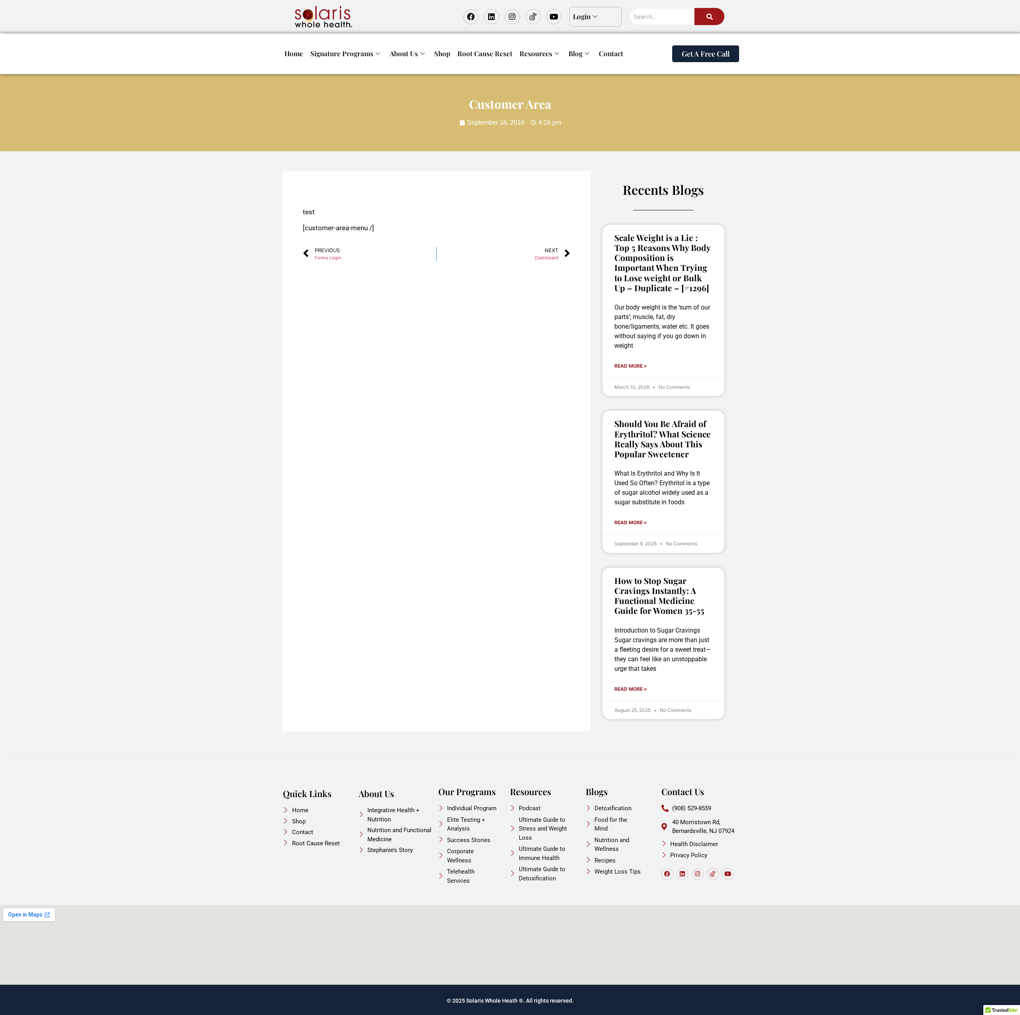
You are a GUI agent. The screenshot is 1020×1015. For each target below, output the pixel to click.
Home (293, 53)
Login (581, 16)
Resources (536, 53)
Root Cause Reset (484, 53)
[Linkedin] (491, 16)
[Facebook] (471, 16)
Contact (611, 53)
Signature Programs (341, 53)
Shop (442, 53)
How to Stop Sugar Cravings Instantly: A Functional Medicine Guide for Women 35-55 (659, 595)
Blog (576, 53)
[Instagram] (512, 16)
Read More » (630, 366)
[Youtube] (553, 16)
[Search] (709, 16)
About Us (404, 53)
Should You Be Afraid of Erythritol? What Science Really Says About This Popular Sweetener (662, 438)
